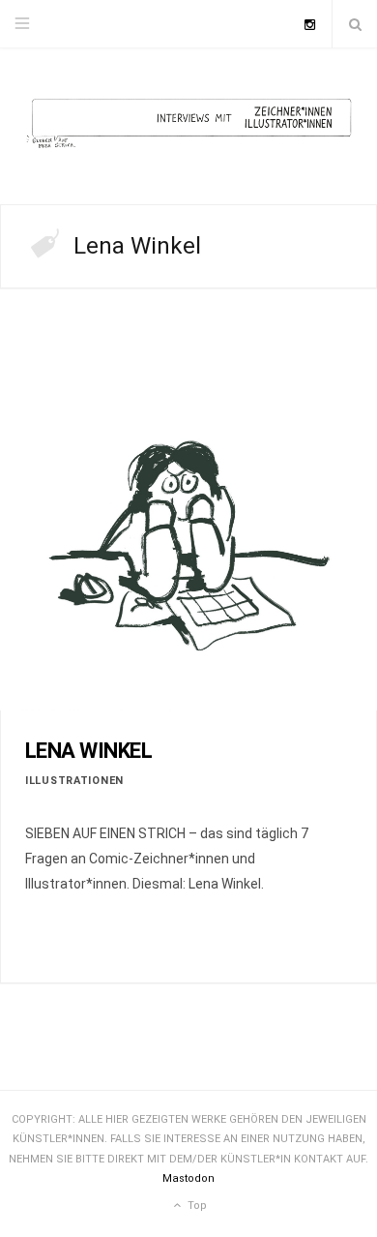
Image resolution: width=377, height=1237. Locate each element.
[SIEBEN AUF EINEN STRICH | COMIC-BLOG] (188, 127)
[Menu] (22, 24)
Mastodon (188, 1178)
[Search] (355, 24)
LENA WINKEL (88, 751)
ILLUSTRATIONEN (74, 780)
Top (196, 1205)
